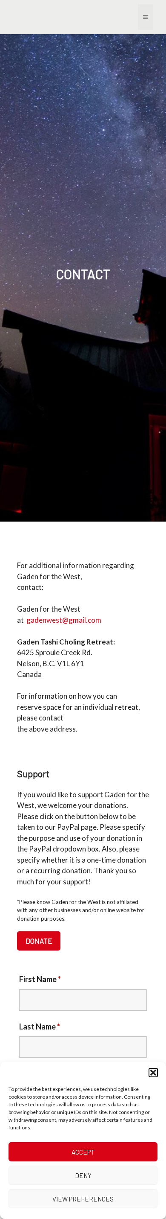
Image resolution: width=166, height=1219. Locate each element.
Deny (83, 1175)
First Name (40, 979)
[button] (153, 1072)
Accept (83, 1152)
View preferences (83, 1199)
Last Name (39, 1026)
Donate (39, 940)
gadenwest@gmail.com (63, 619)
